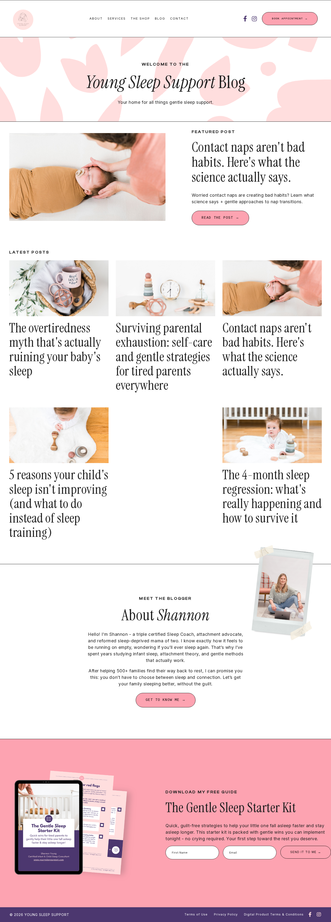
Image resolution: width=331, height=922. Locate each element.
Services (117, 18)
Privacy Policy (226, 914)
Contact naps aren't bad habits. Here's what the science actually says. (266, 350)
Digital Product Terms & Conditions (274, 914)
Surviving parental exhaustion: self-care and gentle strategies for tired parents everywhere (164, 357)
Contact (179, 18)
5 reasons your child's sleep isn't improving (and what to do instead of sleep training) (59, 504)
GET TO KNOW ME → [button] (166, 700)
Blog (160, 18)
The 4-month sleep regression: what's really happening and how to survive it (272, 496)
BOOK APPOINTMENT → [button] (290, 18)
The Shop (140, 18)
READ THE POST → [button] (220, 218)
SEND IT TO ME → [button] (305, 852)
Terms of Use (196, 914)
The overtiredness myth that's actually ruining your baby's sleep (55, 350)
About (96, 18)
